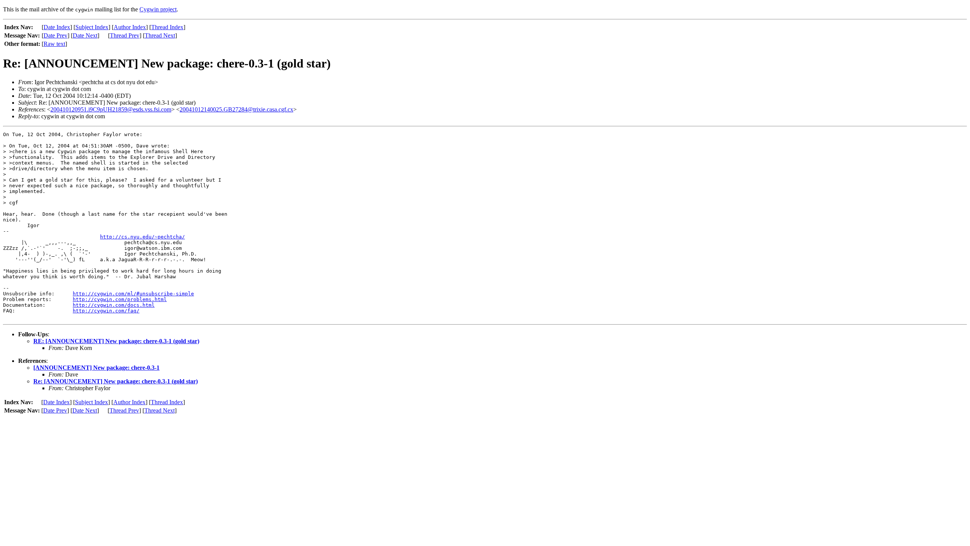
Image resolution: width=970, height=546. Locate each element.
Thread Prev (124, 35)
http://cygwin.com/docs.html (114, 305)
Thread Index (167, 27)
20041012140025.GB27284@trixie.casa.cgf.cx (236, 109)
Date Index (57, 27)
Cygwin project (158, 9)
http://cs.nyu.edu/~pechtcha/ (142, 237)
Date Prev (55, 35)
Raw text (54, 44)
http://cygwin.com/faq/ (106, 311)
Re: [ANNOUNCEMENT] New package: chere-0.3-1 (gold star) (115, 381)
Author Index (130, 27)
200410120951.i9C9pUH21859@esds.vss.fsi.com (110, 109)
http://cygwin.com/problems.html (120, 299)
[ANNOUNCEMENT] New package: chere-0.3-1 (96, 367)
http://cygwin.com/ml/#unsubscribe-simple (133, 294)
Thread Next (160, 35)
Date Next (85, 35)
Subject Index (91, 27)
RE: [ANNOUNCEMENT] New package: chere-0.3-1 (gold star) (116, 341)
